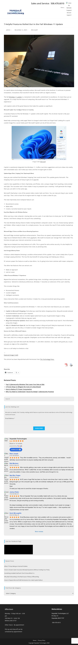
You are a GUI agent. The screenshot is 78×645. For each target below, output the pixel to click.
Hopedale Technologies (18, 439)
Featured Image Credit (11, 355)
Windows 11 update (15, 97)
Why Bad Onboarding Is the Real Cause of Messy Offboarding (21, 577)
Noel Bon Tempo (15, 475)
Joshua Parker (14, 492)
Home (34, 640)
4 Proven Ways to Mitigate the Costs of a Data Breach (23, 387)
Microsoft (34, 30)
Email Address (10, 418)
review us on (15, 449)
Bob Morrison (14, 463)
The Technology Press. (47, 359)
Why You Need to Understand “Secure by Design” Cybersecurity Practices (30, 392)
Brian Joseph (14, 454)
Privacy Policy (41, 640)
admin (8, 30)
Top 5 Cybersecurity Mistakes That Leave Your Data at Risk (25, 384)
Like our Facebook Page (13, 541)
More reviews (39, 531)
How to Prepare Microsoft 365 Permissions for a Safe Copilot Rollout (23, 580)
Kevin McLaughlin (15, 513)
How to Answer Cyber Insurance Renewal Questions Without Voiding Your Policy (27, 570)
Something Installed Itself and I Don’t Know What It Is (19, 573)
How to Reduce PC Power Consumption (19, 389)
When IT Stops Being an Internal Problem (15, 566)
